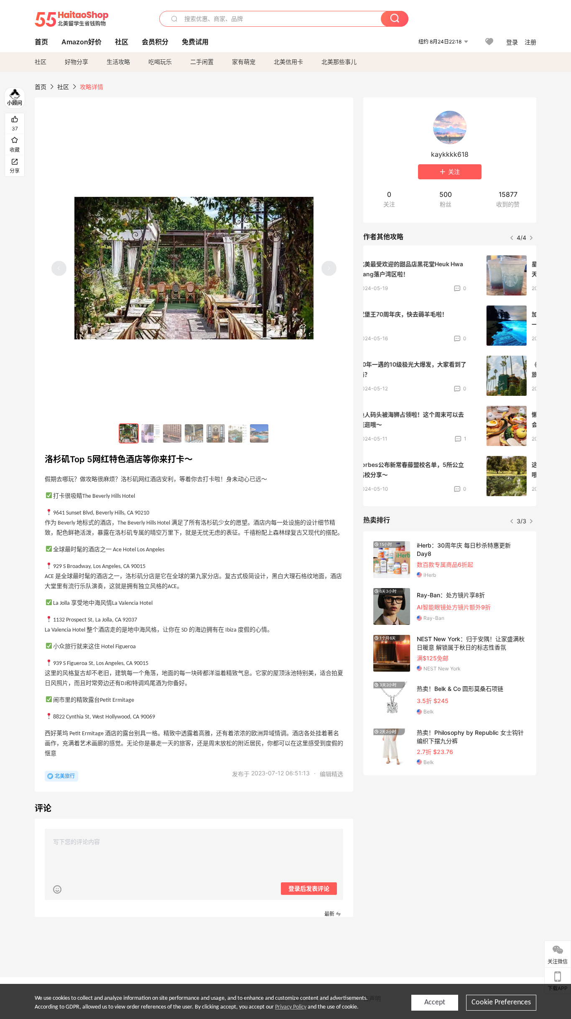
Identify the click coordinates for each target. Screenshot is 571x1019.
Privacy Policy (290, 1007)
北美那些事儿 (339, 61)
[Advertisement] (449, 843)
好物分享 (76, 61)
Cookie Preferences (501, 1002)
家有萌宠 (243, 61)
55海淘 (71, 19)
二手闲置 (202, 61)
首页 (40, 86)
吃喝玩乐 (160, 61)
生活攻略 (118, 61)
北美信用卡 (288, 61)
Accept (434, 1002)
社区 (40, 61)
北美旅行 (65, 776)
